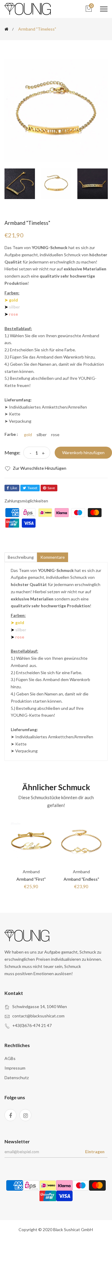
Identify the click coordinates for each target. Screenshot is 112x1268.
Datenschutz (16, 1077)
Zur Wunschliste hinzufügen (39, 468)
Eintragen (95, 1151)
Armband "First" (31, 879)
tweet (32, 488)
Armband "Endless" (81, 879)
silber (41, 434)
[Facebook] (10, 1115)
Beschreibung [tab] (21, 557)
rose (55, 434)
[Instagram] (25, 1115)
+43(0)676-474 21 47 (32, 1025)
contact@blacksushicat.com (38, 1015)
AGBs (10, 1058)
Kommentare (52, 557)
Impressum (14, 1067)
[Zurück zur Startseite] (6, 29)
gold (28, 434)
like (13, 488)
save (51, 488)
